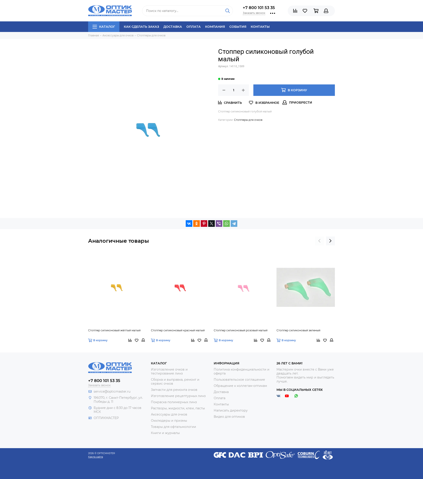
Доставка (172, 27)
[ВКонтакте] (189, 223)
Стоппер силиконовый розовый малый (240, 330)
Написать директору (231, 410)
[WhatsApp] (226, 223)
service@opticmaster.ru (112, 391)
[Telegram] (234, 223)
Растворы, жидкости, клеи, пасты (178, 408)
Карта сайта (95, 456)
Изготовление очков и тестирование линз (169, 371)
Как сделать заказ (141, 27)
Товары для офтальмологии (173, 427)
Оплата (193, 27)
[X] (211, 223)
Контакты (260, 27)
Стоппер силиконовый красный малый (178, 330)
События (237, 27)
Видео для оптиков (229, 417)
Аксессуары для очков (169, 414)
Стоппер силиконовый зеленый (298, 330)
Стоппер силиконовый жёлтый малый (114, 330)
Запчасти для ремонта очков (174, 390)
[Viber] (219, 223)
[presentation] (319, 241)
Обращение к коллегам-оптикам (240, 386)
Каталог (107, 27)
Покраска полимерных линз (174, 402)
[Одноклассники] (196, 223)
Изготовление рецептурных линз (178, 396)
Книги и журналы (165, 433)
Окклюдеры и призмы (169, 421)
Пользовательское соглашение (239, 380)
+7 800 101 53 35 (259, 7)
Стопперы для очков (248, 119)
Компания (215, 27)
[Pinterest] (204, 223)
